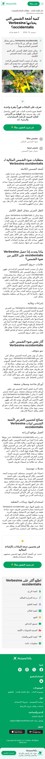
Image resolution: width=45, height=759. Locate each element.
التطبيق (11, 692)
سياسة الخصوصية (36, 702)
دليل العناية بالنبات (37, 10)
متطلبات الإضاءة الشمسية (20, 10)
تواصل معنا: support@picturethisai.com (26, 720)
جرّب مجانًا (33, 4)
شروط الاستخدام (21, 702)
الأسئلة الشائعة (37, 716)
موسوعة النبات (37, 692)
